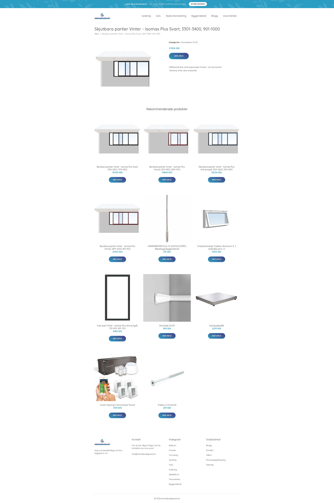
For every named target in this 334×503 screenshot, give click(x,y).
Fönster (172, 450)
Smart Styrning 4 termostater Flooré (117, 405)
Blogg (214, 15)
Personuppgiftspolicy (216, 460)
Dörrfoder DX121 (167, 325)
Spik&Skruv (174, 474)
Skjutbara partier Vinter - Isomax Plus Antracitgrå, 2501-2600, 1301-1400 (216, 168)
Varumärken (230, 15)
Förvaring (173, 455)
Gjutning (172, 460)
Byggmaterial (198, 15)
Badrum (172, 445)
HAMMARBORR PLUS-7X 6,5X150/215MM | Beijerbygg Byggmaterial (167, 247)
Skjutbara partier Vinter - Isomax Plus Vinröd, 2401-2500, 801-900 (117, 247)
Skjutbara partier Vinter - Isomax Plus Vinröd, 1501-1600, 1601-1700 (167, 168)
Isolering (146, 15)
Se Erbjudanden (198, 4)
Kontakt (209, 450)
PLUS (195, 42)
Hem (97, 34)
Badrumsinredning (176, 15)
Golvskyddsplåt (216, 325)
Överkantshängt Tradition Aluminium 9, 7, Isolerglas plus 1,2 (216, 247)
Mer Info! (178, 56)
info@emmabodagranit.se (144, 454)
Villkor (209, 455)
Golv (158, 15)
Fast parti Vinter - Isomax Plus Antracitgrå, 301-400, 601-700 (117, 327)
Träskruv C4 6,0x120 (167, 405)
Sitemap (210, 465)
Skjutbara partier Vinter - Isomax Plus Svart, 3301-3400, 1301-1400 (117, 168)
